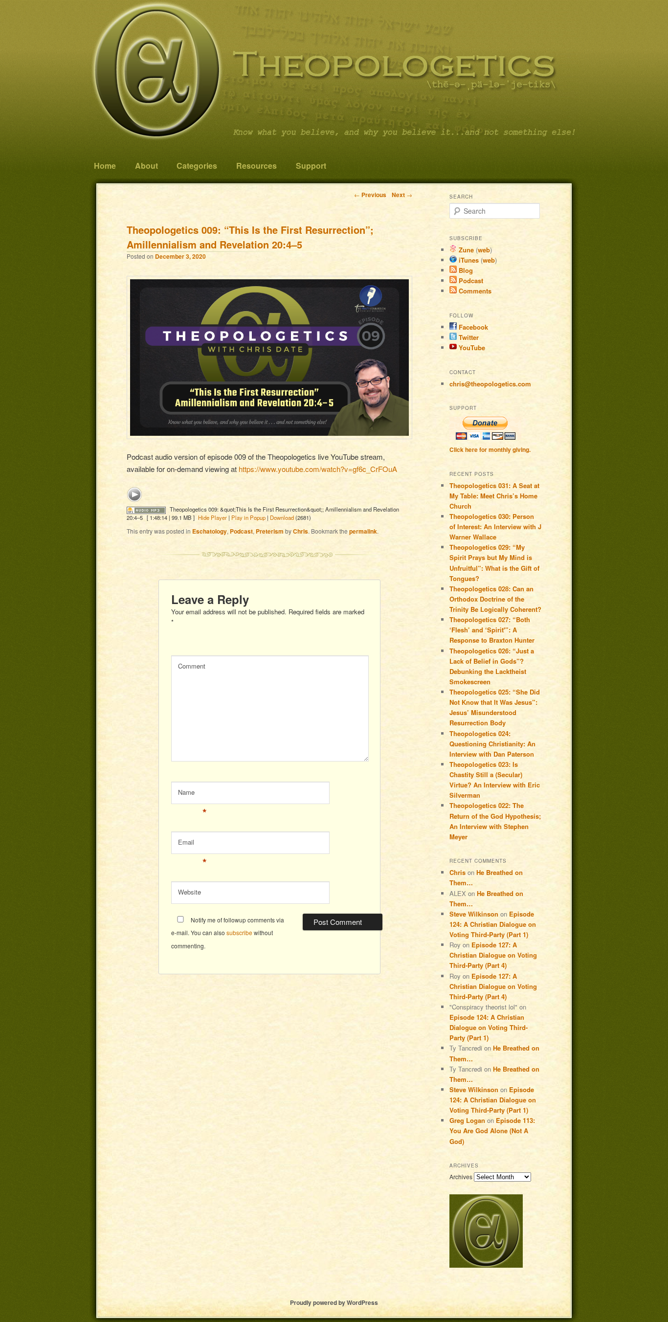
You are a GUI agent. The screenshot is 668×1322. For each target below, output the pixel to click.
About (146, 165)
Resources (256, 165)
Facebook (472, 327)
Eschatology (209, 531)
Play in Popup (248, 517)
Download (282, 517)
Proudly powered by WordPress (334, 1302)
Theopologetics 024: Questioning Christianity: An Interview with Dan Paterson (492, 744)
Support (311, 165)
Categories (197, 165)
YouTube (471, 347)
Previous (370, 194)
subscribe (239, 932)
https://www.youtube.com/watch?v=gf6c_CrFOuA (318, 469)
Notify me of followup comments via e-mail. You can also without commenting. (227, 933)
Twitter (468, 337)
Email (192, 844)
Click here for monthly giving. (490, 449)
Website (189, 891)
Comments (474, 290)
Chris (300, 531)
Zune (465, 249)
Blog (465, 270)
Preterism (270, 531)
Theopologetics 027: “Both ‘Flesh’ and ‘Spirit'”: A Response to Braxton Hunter (491, 630)
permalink (363, 531)
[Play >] (134, 494)
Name (192, 794)
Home (105, 165)
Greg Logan (467, 1120)
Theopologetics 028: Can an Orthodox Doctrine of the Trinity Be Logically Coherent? (495, 599)
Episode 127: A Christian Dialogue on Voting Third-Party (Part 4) (493, 955)
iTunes (468, 260)
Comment (191, 666)
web (484, 249)
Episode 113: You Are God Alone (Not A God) (492, 1130)
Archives (460, 1176)
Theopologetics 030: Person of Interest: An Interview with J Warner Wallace (495, 526)
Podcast (241, 531)
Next (402, 194)
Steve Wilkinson (473, 914)
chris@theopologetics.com (490, 383)
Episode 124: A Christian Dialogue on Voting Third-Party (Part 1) (492, 924)
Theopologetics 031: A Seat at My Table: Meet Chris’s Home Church (494, 496)
